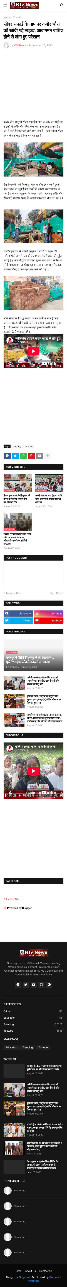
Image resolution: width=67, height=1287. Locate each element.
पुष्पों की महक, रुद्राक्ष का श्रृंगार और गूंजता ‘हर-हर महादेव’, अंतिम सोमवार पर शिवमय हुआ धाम (44, 699)
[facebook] (18, 985)
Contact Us (45, 1270)
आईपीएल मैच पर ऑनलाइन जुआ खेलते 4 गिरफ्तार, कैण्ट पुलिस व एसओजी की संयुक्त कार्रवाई (44, 1146)
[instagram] (41, 985)
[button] (5, 5)
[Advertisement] (33, 86)
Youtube (28, 446)
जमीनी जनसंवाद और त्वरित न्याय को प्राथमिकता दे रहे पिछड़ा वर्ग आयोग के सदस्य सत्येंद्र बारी (43, 680)
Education (33, 1017)
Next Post (55, 593)
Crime (33, 1011)
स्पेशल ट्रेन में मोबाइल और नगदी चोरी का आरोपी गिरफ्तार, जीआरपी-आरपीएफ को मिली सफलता (17, 538)
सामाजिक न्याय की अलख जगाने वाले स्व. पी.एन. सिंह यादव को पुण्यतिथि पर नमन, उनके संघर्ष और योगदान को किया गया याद (44, 718)
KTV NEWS (11, 899)
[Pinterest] (31, 456)
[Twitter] (15, 456)
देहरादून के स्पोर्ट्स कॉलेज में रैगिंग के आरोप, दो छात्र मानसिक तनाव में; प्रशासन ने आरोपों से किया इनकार (42, 1164)
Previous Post (13, 593)
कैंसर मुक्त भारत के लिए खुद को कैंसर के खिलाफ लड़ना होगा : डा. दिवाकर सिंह (17, 498)
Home (7, 17)
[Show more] (47, 456)
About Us (30, 1270)
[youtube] (34, 985)
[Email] (39, 456)
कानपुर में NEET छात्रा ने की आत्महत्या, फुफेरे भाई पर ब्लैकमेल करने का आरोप (44, 1067)
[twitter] (26, 985)
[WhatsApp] (23, 456)
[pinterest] (49, 985)
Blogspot (24, 1277)
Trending (18, 17)
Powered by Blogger (19, 907)
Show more (19, 1190)
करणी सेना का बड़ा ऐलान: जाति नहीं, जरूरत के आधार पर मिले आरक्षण (48, 498)
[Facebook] (7, 456)
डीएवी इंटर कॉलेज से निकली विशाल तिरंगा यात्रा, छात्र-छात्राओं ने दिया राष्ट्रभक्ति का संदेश (45, 1127)
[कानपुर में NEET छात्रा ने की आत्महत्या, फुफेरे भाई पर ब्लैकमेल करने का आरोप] (14, 1071)
